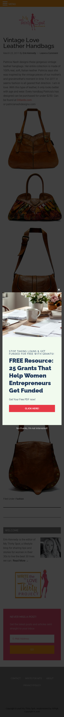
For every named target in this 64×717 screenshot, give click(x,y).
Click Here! (32, 408)
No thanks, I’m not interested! (32, 428)
